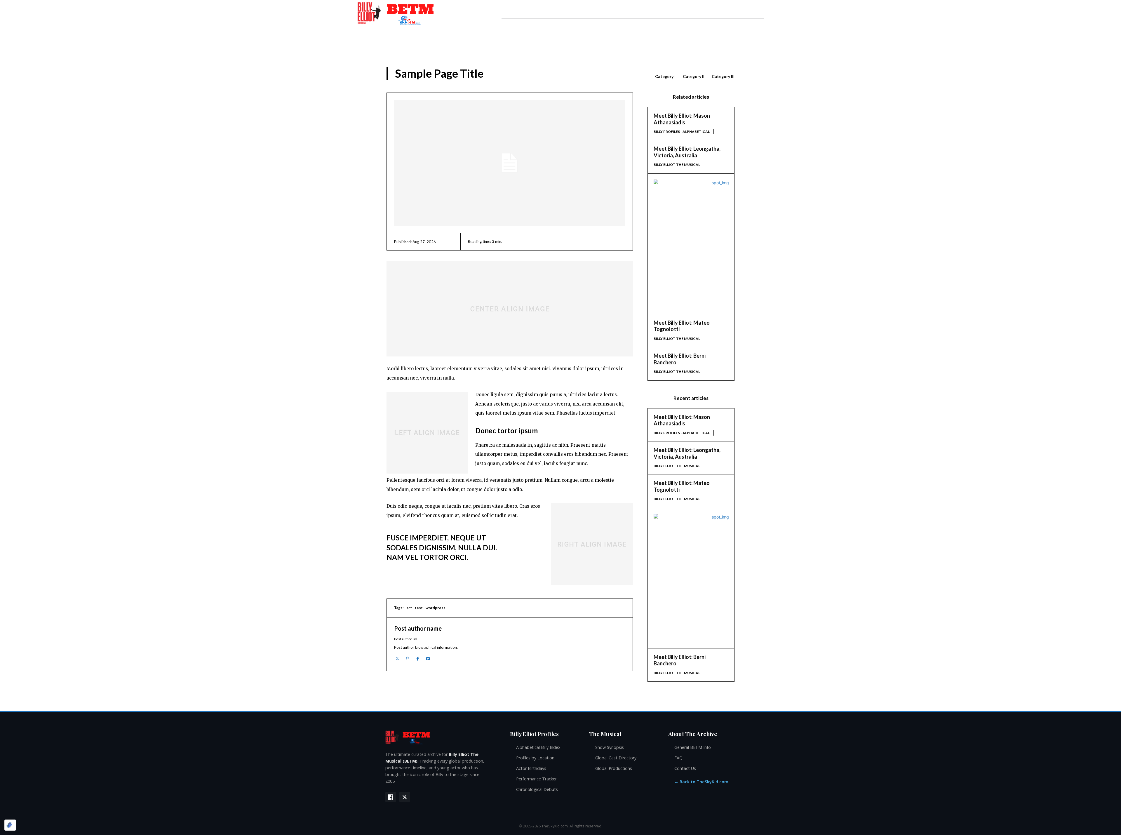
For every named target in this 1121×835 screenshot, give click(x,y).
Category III (723, 76)
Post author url (405, 639)
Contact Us (685, 768)
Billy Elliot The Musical (677, 164)
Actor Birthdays (531, 768)
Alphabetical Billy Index (538, 747)
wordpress (435, 608)
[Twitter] (397, 658)
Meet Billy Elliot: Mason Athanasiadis (682, 119)
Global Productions (613, 768)
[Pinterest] (407, 658)
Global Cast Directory (615, 758)
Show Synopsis (609, 747)
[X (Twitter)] (404, 797)
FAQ (678, 758)
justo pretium (527, 480)
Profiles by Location (535, 758)
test (419, 608)
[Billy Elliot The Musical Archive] (441, 737)
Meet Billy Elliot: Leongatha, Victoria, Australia (687, 152)
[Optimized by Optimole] (10, 825)
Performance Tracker (536, 779)
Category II (693, 76)
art (409, 608)
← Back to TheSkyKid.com (701, 781)
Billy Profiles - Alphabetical (682, 131)
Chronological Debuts (537, 789)
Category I (665, 76)
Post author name (418, 628)
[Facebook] (418, 658)
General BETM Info (692, 747)
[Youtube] (428, 658)
